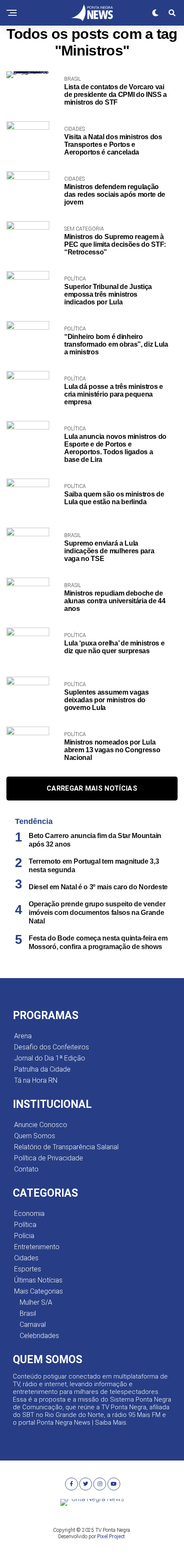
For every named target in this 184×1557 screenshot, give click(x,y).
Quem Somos (34, 1136)
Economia (29, 1213)
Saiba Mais (110, 1422)
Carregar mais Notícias (92, 788)
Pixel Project (111, 1536)
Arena (23, 1036)
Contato (26, 1169)
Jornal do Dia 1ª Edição (49, 1058)
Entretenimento (36, 1247)
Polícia (24, 1236)
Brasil (28, 1313)
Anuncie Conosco (40, 1125)
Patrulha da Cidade (42, 1069)
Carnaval (33, 1324)
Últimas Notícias (38, 1280)
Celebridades (39, 1336)
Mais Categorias (38, 1291)
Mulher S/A (36, 1302)
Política (25, 1225)
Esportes (27, 1269)
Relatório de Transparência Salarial (66, 1147)
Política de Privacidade (48, 1158)
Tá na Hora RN (35, 1080)
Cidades (26, 1258)
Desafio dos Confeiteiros (51, 1047)
